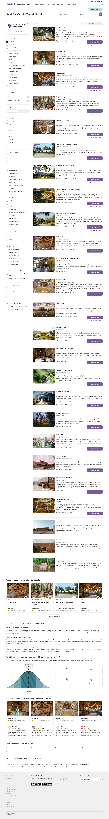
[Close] (28, 24)
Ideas (47, 4)
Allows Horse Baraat (14, 224)
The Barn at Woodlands (64, 370)
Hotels (10, 59)
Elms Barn (59, 237)
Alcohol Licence (13, 258)
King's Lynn (33, 748)
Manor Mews (59, 540)
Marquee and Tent (13, 71)
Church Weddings (13, 80)
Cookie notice (9, 787)
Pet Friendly (12, 215)
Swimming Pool (12, 291)
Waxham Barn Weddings (64, 478)
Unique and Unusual (13, 50)
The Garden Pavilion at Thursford (67, 144)
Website (72, 4)
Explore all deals (53, 616)
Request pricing (94, 42)
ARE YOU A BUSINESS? (97, 1)
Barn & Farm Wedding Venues (30, 9)
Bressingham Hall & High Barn (66, 213)
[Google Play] (47, 785)
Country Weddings (13, 45)
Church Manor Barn (62, 392)
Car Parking (11, 204)
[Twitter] (60, 779)
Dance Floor (12, 176)
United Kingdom (87, 779)
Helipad (10, 206)
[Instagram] (66, 779)
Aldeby (8, 751)
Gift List (63, 4)
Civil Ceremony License (14, 240)
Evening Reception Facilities (16, 185)
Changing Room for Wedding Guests (18, 212)
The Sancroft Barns (62, 120)
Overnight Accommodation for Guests (18, 278)
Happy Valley (60, 97)
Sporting (11, 62)
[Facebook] (57, 779)
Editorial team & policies (12, 800)
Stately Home (12, 74)
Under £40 (11, 115)
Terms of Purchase (10, 782)
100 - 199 (11, 136)
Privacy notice (9, 785)
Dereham (82, 748)
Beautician (11, 297)
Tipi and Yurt (12, 86)
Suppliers (35, 4)
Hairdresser (11, 288)
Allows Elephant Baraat (14, 221)
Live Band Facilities (13, 182)
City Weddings (12, 56)
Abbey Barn (59, 521)
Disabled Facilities (13, 201)
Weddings (8, 9)
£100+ (10, 124)
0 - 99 (10, 133)
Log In (96, 4)
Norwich (8, 748)
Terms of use (9, 780)
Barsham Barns (61, 327)
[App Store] (36, 785)
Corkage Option (13, 252)
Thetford (57, 748)
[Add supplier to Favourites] (52, 29)
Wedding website (10, 806)
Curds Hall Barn (61, 28)
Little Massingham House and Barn (67, 258)
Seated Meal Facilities (14, 249)
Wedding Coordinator (14, 309)
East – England (43, 9)
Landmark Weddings (14, 83)
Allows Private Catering (14, 255)
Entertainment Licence (14, 179)
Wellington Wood (61, 559)
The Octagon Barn (62, 499)
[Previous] (6, 598)
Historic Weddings (13, 53)
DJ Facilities (12, 188)
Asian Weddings (13, 77)
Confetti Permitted (13, 209)
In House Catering (13, 264)
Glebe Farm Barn (61, 456)
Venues (29, 4)
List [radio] (85, 23)
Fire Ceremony (12, 234)
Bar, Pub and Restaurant (15, 48)
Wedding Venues (17, 9)
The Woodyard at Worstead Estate (68, 189)
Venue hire (23, 111)
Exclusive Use (12, 218)
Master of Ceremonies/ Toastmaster (18, 306)
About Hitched (9, 798)
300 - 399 (11, 142)
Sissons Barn (60, 303)
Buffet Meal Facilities (14, 261)
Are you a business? (11, 795)
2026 (82, 602)
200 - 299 (11, 139)
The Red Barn (60, 73)
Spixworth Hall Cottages (64, 349)
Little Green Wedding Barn (65, 166)
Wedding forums (55, 4)
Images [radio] (92, 23)
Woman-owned (12, 155)
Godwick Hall (60, 52)
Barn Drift (59, 435)
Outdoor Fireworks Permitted (16, 191)
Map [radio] (100, 23)
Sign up (100, 4)
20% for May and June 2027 (65, 602)
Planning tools (21, 4)
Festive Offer (12, 602)
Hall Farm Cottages (62, 413)
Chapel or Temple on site (15, 237)
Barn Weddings (13, 42)
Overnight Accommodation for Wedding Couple (19, 274)
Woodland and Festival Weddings (17, 65)
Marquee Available (13, 173)
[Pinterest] (63, 779)
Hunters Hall (60, 280)
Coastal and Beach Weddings (16, 68)
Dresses (42, 4)
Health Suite (12, 294)
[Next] (102, 598)
